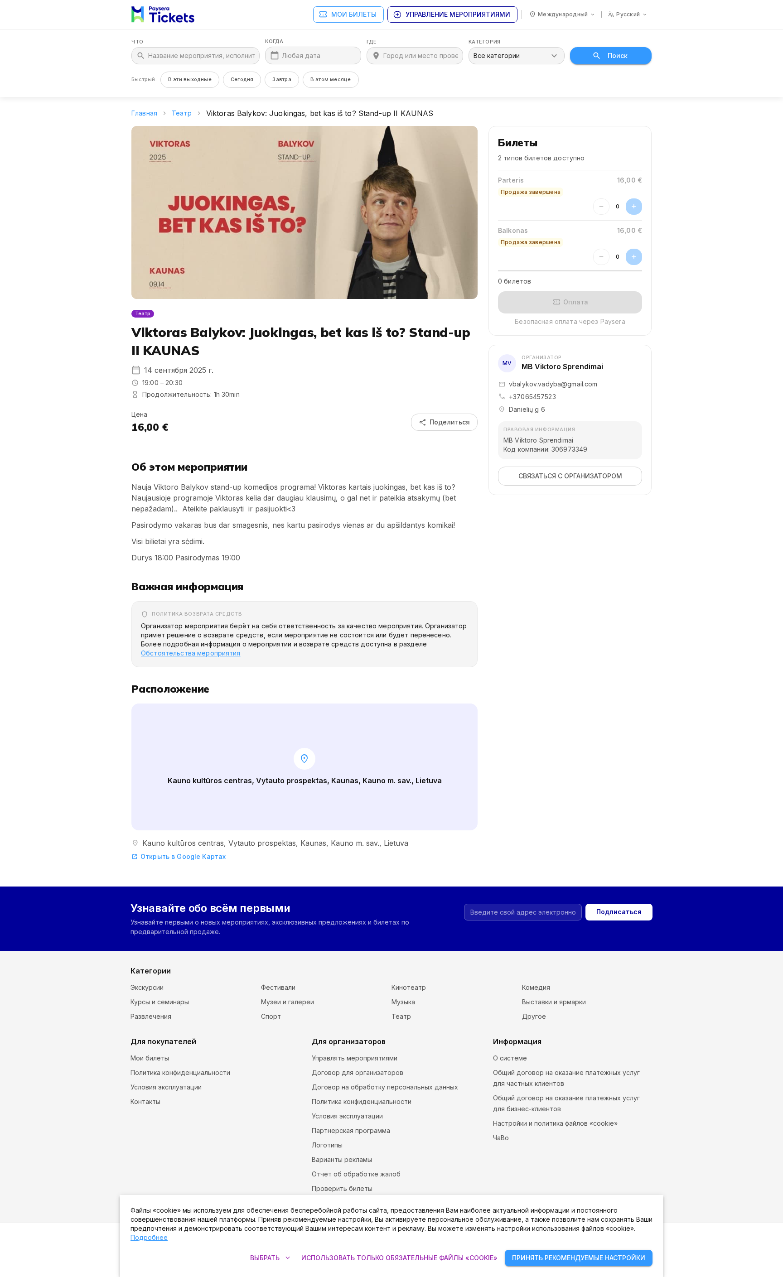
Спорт (271, 1016)
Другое (534, 1016)
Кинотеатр (409, 987)
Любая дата (301, 55)
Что (137, 42)
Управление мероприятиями (451, 14)
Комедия (536, 987)
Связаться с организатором (570, 476)
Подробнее (149, 1237)
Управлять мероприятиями (354, 1058)
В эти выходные (190, 79)
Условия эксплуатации (166, 1087)
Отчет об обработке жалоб (356, 1174)
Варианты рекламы (342, 1159)
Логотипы (327, 1145)
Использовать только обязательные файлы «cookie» (399, 1258)
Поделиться (444, 422)
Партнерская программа (351, 1130)
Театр (182, 113)
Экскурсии (147, 987)
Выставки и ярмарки (554, 1002)
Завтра (281, 79)
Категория (485, 42)
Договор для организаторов (357, 1072)
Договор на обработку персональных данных (385, 1087)
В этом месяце (330, 79)
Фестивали (278, 987)
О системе (510, 1058)
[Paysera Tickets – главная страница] (162, 14)
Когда (274, 41)
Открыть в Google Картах (178, 856)
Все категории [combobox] (497, 55)
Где (372, 42)
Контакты (145, 1101)
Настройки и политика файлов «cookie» (555, 1123)
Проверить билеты (342, 1188)
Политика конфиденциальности (180, 1072)
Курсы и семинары (159, 1002)
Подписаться (619, 912)
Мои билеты (348, 14)
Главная (144, 113)
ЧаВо (501, 1138)
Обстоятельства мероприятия (191, 653)
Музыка (403, 1002)
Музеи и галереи (287, 1002)
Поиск (618, 55)
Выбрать (271, 1258)
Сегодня (242, 79)
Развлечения (150, 1016)
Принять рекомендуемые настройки (578, 1258)
